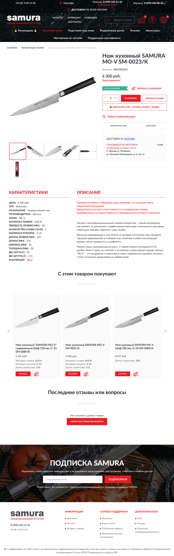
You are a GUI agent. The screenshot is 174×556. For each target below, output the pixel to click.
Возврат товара (75, 528)
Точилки (135, 30)
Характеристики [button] (118, 126)
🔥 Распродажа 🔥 (25, 30)
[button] (107, 4)
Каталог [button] (58, 18)
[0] (163, 19)
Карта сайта (108, 523)
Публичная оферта (112, 528)
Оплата (71, 523)
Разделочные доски (112, 30)
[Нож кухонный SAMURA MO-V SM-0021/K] (87, 317)
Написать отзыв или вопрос (87, 422)
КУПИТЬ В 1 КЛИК (155, 98)
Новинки (91, 18)
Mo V (30, 260)
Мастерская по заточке (68, 38)
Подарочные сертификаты (104, 38)
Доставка (72, 518)
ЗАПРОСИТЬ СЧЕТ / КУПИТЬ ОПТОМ (135, 107)
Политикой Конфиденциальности (86, 487)
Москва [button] (129, 139)
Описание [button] (151, 126)
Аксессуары (153, 30)
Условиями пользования (116, 487)
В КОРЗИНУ (131, 98)
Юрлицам (74, 18)
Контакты (74, 22)
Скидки (141, 523)
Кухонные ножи (52, 30)
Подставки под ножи (81, 30)
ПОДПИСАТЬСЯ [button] (118, 479)
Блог (139, 518)
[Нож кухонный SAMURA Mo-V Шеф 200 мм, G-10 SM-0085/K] (136, 317)
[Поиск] (108, 19)
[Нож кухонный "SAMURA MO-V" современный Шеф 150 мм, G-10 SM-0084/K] (37, 317)
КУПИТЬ (23, 374)
